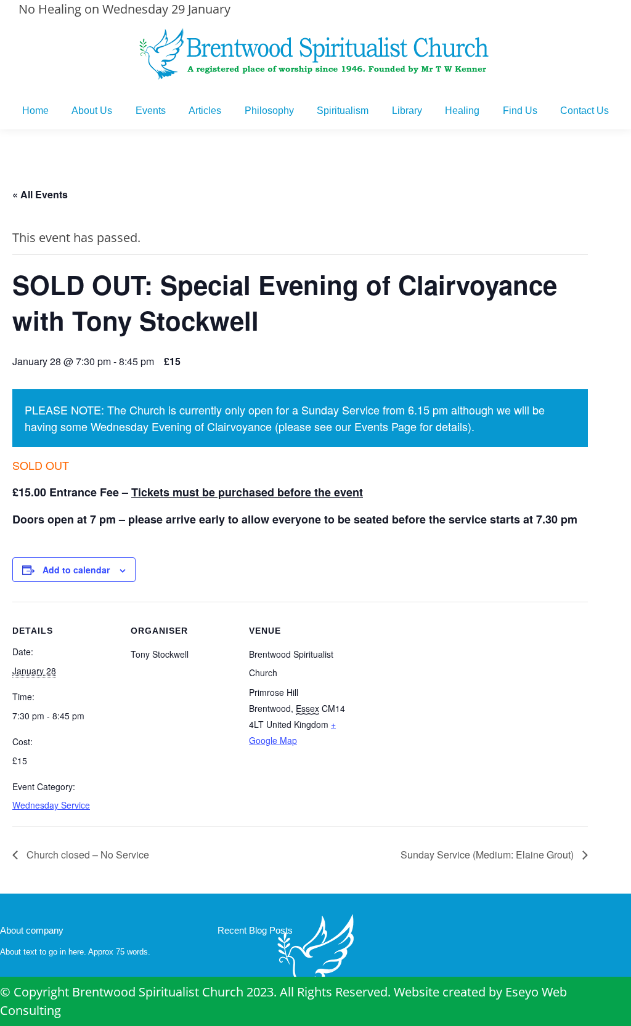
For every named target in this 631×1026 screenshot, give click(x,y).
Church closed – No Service (86, 854)
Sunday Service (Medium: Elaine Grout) (488, 854)
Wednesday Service (51, 805)
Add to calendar (76, 569)
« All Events (40, 194)
